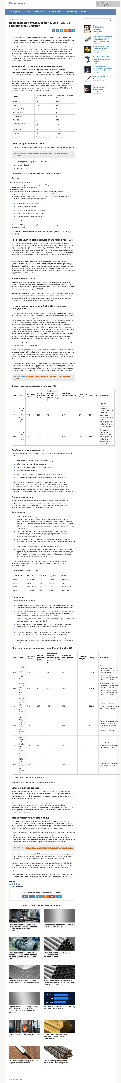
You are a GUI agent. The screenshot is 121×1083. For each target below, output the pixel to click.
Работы (27, 12)
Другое (83, 12)
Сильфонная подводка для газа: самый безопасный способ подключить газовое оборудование (102, 38)
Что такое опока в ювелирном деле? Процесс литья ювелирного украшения (101, 88)
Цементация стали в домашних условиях (100, 77)
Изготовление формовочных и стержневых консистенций (98, 28)
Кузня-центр (17, 3)
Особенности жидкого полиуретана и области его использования (101, 48)
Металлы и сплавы (55, 12)
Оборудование (39, 12)
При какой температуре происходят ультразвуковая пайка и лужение (101, 58)
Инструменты (16, 12)
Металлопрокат (71, 12)
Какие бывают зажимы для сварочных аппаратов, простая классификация (102, 68)
